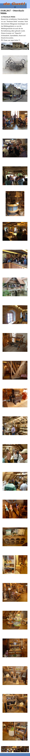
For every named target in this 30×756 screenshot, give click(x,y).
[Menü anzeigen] (15, 7)
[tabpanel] (15, 28)
